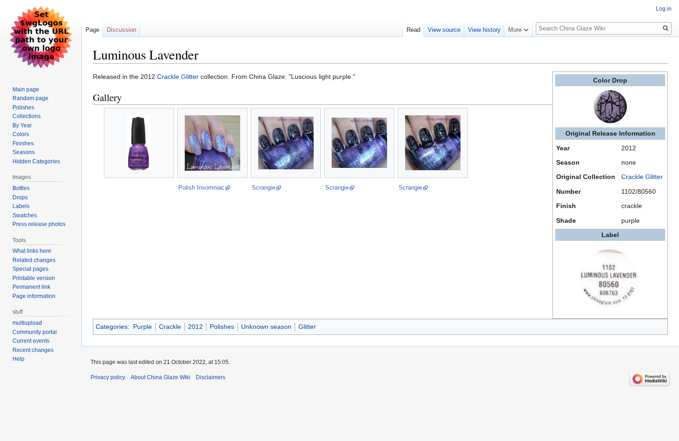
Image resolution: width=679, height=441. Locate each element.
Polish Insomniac (201, 187)
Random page (30, 98)
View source (444, 29)
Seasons (23, 152)
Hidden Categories (36, 161)
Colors (20, 134)
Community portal (34, 332)
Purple (142, 326)
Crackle (170, 326)
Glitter (307, 326)
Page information (33, 296)
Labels (21, 206)
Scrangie (263, 187)
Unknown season (266, 326)
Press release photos (39, 224)
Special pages (30, 269)
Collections (26, 116)
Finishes (23, 143)
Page (92, 29)
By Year (22, 125)
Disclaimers (210, 377)
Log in (664, 9)
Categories (111, 326)
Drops (20, 197)
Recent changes (33, 350)
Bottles (21, 188)
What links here (31, 251)
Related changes (33, 260)
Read (413, 29)
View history (484, 29)
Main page (25, 89)
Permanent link (31, 287)
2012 (195, 326)
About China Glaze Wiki (160, 377)
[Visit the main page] (41, 37)
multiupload (27, 323)
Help (18, 359)
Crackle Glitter (642, 176)
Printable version (33, 278)
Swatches (24, 215)
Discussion (121, 29)
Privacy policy (108, 377)
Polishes (222, 326)
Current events (30, 341)
